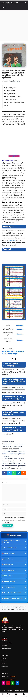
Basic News (4, 646)
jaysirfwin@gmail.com (10, 679)
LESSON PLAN (8, 444)
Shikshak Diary (9, 441)
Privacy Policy (5, 609)
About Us (18, 609)
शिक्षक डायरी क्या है (14, 449)
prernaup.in (12, 240)
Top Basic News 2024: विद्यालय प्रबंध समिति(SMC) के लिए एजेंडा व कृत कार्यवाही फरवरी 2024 (13, 453)
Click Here (19, 325)
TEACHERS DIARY (7, 446)
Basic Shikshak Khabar (6, 643)
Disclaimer (12, 609)
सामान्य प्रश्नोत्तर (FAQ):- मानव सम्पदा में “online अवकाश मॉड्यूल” (13, 352)
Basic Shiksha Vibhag (6, 648)
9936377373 (12, 676)
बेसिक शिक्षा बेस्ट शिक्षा (9, 2)
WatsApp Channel (14, 156)
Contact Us (23, 609)
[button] (26, 3)
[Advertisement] (14, 25)
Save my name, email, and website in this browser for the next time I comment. (14, 520)
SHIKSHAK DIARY (19, 444)
